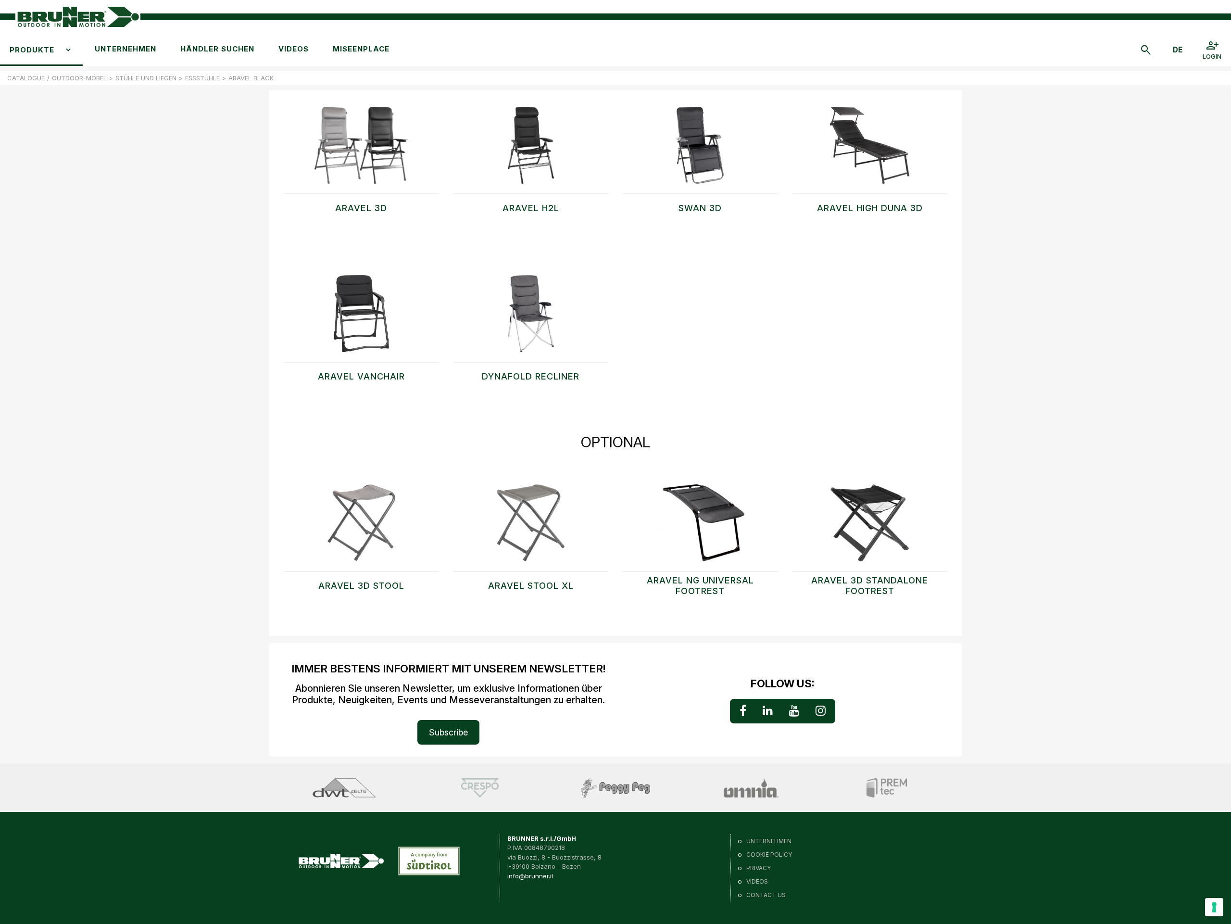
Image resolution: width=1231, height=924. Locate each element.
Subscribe (448, 732)
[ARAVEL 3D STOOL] (361, 527)
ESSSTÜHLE (202, 78)
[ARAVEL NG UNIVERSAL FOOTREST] (700, 527)
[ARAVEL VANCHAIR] (361, 318)
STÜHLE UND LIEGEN (145, 78)
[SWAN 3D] (700, 150)
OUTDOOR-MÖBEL (79, 78)
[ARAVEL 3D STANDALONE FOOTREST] (870, 527)
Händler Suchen (217, 48)
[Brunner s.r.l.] (77, 17)
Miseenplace (361, 48)
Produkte (32, 49)
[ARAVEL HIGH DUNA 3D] (870, 150)
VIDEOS (293, 48)
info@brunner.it (530, 876)
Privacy (758, 868)
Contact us (766, 895)
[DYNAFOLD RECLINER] (531, 318)
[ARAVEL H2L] (531, 150)
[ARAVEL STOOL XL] (531, 527)
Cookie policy (769, 854)
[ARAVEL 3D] (361, 150)
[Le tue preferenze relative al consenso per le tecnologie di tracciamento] (1214, 907)
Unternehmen (125, 48)
